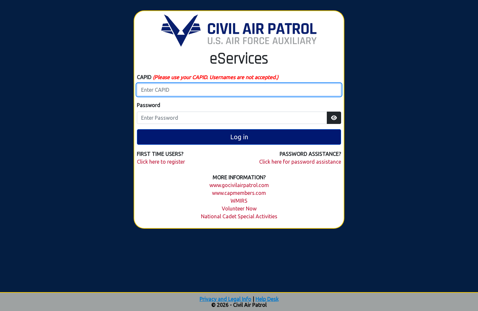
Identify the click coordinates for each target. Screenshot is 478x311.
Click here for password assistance (300, 162)
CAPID (207, 77)
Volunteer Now (239, 208)
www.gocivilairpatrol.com (239, 185)
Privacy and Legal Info (225, 299)
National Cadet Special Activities (239, 216)
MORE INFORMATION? (239, 177)
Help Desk (267, 299)
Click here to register (161, 162)
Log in (239, 137)
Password (148, 105)
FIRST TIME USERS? (160, 154)
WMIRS (239, 201)
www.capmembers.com (239, 193)
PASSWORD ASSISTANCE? (310, 154)
